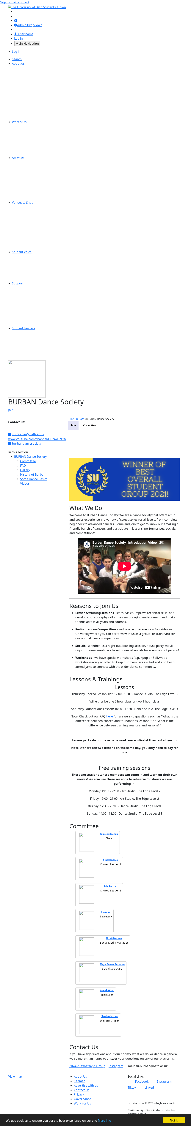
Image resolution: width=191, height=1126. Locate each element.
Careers (23, 72)
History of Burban (32, 474)
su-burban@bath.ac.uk (28, 434)
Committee (28, 461)
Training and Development (36, 346)
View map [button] (15, 1076)
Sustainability (27, 117)
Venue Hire (26, 243)
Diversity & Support (32, 176)
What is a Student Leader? (36, 333)
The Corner (26, 225)
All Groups (25, 162)
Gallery (25, 470)
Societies (24, 189)
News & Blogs (27, 95)
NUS (21, 99)
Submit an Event (29, 149)
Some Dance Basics (33, 479)
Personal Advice (29, 297)
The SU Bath (77, 419)
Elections (24, 261)
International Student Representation (44, 270)
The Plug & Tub (28, 234)
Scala (21, 216)
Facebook (142, 1081)
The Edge (24, 229)
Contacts (24, 319)
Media (22, 180)
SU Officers (26, 113)
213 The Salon (27, 207)
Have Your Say (28, 265)
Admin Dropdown (29, 25)
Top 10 (22, 279)
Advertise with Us (30, 68)
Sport (22, 194)
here (109, 716)
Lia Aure (105, 912)
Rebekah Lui (110, 886)
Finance (23, 86)
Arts (21, 167)
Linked (149, 1087)
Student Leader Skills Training (39, 337)
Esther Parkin (27, 212)
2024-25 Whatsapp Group (87, 1066)
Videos (25, 483)
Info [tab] (73, 425)
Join (10, 410)
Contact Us (25, 77)
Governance (26, 90)
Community (26, 171)
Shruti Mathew (114, 938)
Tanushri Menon (109, 834)
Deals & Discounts (31, 131)
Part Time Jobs (28, 104)
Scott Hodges (110, 860)
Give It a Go (26, 140)
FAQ (23, 465)
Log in (18, 38)
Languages (25, 355)
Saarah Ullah (107, 990)
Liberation (25, 274)
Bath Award (26, 351)
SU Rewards (26, 247)
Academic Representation (36, 256)
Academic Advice (29, 292)
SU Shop (24, 220)
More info (104, 1120)
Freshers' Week (29, 135)
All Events (24, 126)
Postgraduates (28, 185)
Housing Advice (29, 301)
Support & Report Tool (34, 324)
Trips (21, 153)
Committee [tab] (89, 425)
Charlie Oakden (109, 1016)
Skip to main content (14, 2)
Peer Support (27, 306)
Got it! (174, 1120)
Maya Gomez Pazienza (112, 964)
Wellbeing (25, 315)
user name (25, 34)
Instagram (116, 1066)
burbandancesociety (26, 443)
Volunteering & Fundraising (37, 198)
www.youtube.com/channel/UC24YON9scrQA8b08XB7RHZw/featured (57, 439)
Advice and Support (32, 288)
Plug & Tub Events (30, 144)
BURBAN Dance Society (30, 457)
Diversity (24, 81)
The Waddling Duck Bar (34, 238)
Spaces (23, 108)
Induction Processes (32, 342)
